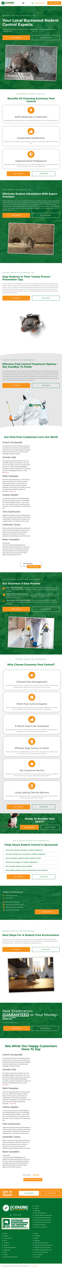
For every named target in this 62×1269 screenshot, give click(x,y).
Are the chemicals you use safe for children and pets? (25, 854)
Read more (5, 472)
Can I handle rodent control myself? (19, 866)
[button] (23, 3)
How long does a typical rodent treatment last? (23, 858)
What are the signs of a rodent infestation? (22, 862)
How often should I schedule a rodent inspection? (24, 850)
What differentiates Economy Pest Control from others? (27, 870)
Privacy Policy (34, 1266)
